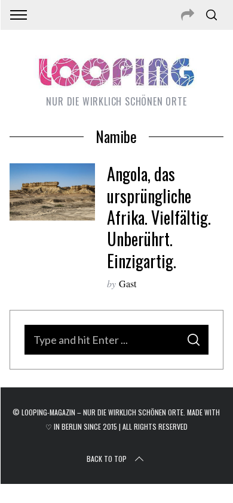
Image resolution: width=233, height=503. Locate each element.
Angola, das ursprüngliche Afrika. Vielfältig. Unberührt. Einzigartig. (159, 217)
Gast (127, 283)
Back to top (107, 459)
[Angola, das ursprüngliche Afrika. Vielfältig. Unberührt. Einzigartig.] (53, 192)
